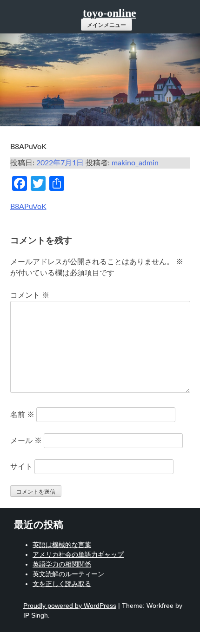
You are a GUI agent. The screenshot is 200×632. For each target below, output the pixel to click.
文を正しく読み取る (62, 583)
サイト (21, 466)
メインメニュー (106, 25)
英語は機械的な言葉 (62, 544)
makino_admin (135, 163)
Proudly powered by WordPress (69, 605)
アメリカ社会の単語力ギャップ (78, 554)
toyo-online (109, 13)
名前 (22, 414)
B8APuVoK (28, 206)
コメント (29, 295)
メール (26, 440)
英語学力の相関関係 (62, 564)
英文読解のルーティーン (68, 574)
